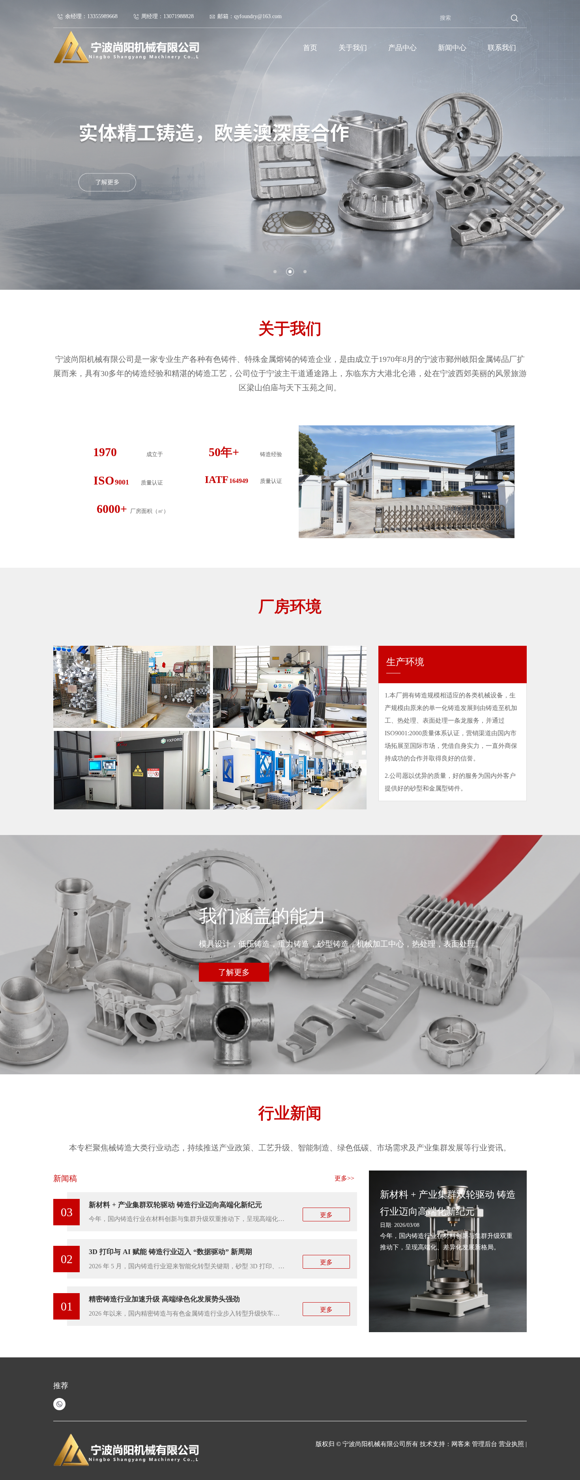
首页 (310, 48)
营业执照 (512, 1444)
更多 (326, 1215)
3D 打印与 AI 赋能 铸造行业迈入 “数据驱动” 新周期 (170, 1252)
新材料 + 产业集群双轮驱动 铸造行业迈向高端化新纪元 (175, 1205)
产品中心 (402, 48)
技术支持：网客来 (446, 1444)
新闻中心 (452, 48)
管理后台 (484, 1444)
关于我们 (353, 48)
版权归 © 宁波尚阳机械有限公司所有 (367, 1444)
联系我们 (502, 48)
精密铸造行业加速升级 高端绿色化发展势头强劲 (164, 1299)
